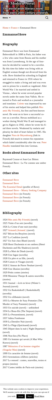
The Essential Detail (12, 187)
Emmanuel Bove (11, 179)
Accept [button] (20, 396)
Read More (39, 396)
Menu (5, 17)
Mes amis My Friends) (19, 219)
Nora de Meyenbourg (22, 135)
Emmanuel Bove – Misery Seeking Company (25, 190)
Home (6, 27)
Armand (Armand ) (17, 230)
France (14, 27)
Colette (20, 103)
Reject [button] (30, 396)
